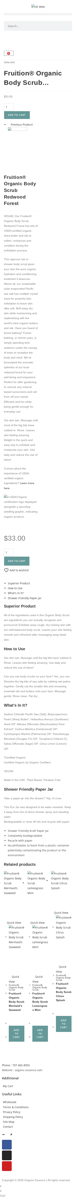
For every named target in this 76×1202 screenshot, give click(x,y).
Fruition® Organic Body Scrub (16, 987)
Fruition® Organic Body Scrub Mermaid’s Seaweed (16, 1001)
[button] (38, 14)
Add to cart (17, 115)
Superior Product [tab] (19, 583)
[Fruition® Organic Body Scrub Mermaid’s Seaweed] (17, 136)
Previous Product (22, 124)
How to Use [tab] (15, 588)
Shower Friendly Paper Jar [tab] (25, 598)
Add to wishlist (19, 570)
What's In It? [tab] (16, 593)
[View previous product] (9, 124)
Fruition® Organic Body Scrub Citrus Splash (64, 992)
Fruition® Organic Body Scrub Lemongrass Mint (40, 1001)
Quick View (13, 922)
